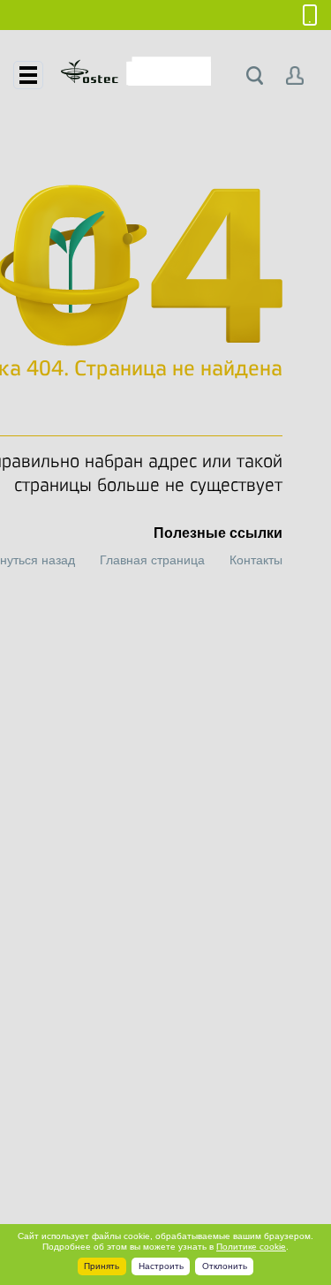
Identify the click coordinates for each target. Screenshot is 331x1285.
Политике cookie (251, 1246)
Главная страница (152, 560)
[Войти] (295, 75)
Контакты (255, 560)
